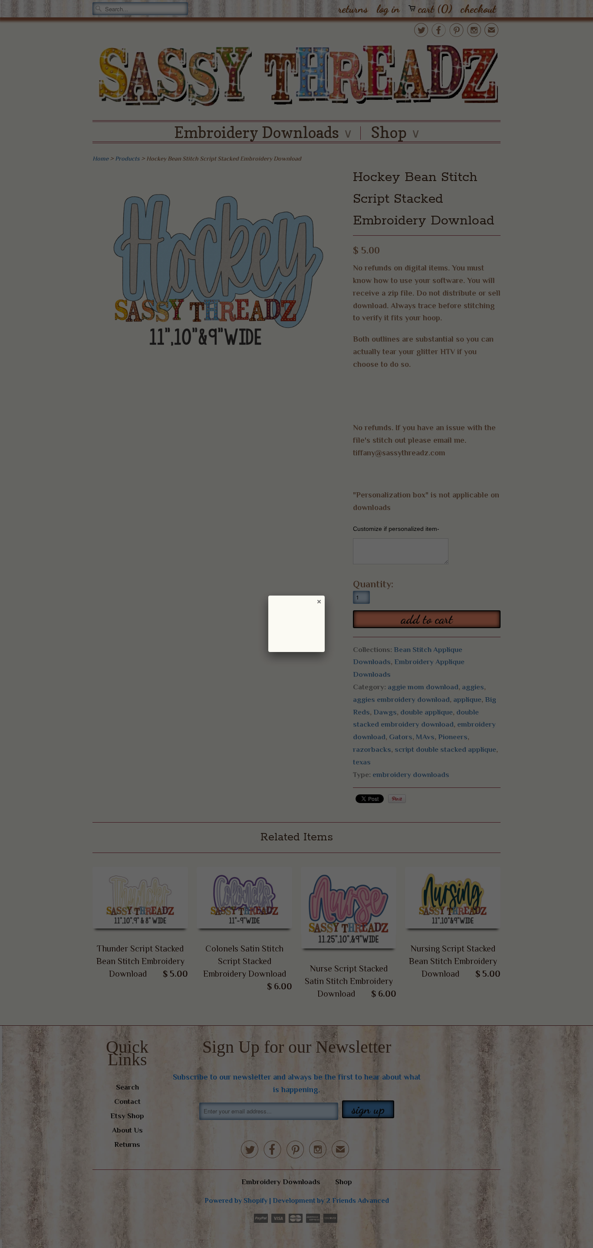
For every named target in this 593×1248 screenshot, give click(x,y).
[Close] (318, 601)
